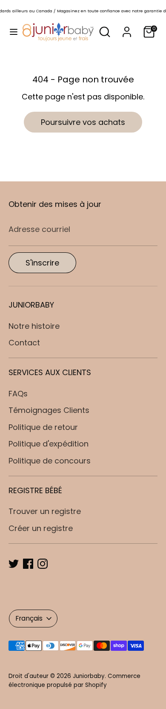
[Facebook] (28, 564)
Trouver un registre (45, 511)
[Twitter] (14, 564)
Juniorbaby (89, 676)
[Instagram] (42, 564)
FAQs (18, 393)
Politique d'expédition (49, 443)
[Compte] (126, 29)
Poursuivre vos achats (83, 122)
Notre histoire (34, 326)
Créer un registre (41, 528)
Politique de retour (43, 427)
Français (29, 618)
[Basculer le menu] (11, 32)
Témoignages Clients (49, 410)
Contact (24, 342)
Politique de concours (50, 460)
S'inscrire (42, 262)
